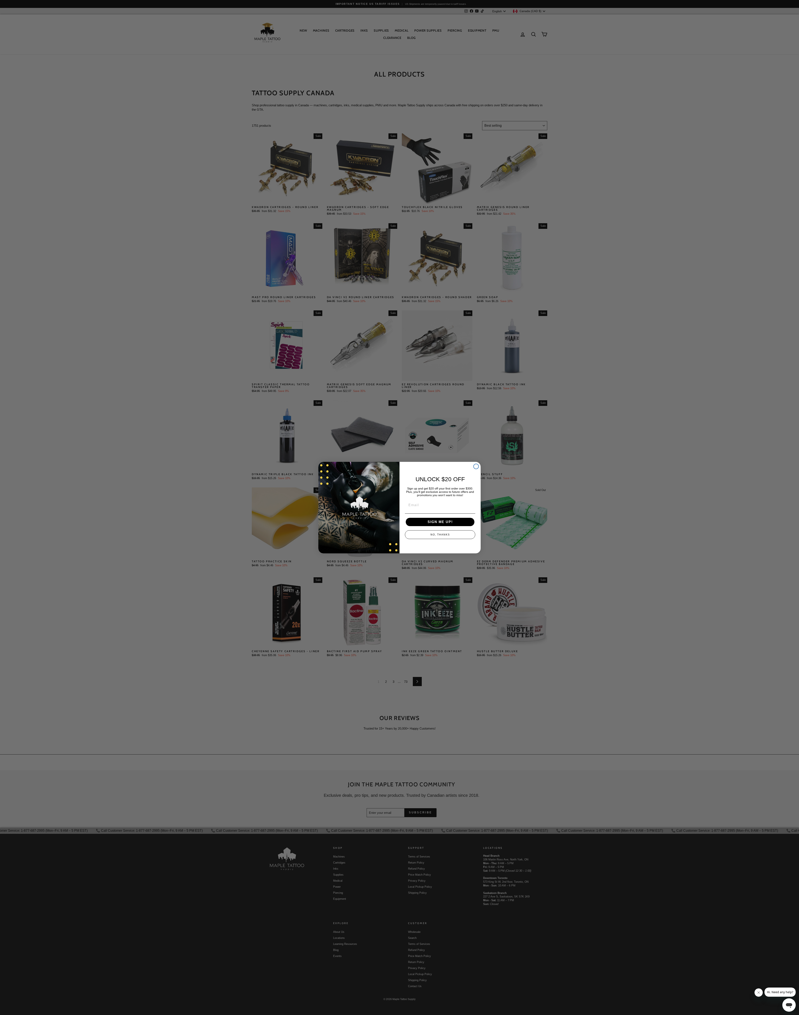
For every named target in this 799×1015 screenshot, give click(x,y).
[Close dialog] (476, 466)
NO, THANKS (440, 534)
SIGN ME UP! (440, 522)
